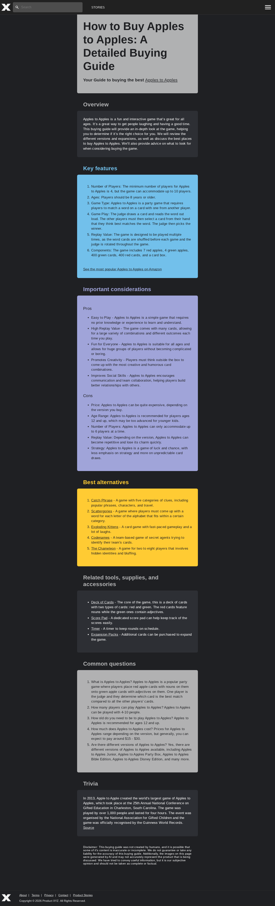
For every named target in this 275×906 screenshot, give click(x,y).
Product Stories (83, 895)
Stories (98, 7)
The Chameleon (103, 548)
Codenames (100, 538)
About (23, 895)
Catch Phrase (102, 500)
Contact (63, 895)
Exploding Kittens (104, 527)
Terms (35, 895)
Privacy (49, 895)
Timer (95, 629)
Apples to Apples (161, 80)
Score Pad (99, 618)
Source (88, 828)
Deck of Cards (102, 602)
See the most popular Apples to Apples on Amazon (122, 269)
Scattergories (101, 511)
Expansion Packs (104, 634)
